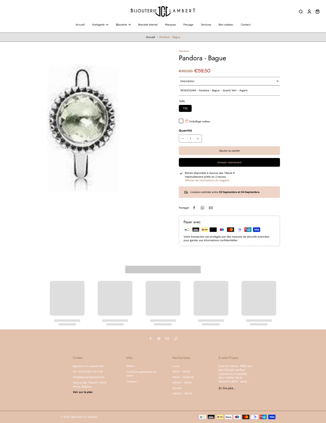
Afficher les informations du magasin (207, 180)
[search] (301, 11)
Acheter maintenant (229, 162)
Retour (130, 366)
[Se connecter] (309, 11)
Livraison (131, 381)
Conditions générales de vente (141, 373)
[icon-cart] (317, 11)
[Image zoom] (83, 129)
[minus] (183, 138)
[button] (229, 150)
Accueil (150, 37)
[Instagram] (159, 338)
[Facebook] (150, 338)
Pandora (184, 51)
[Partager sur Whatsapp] (202, 208)
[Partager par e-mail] (211, 208)
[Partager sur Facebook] (194, 208)
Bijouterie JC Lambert (84, 416)
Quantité (185, 130)
